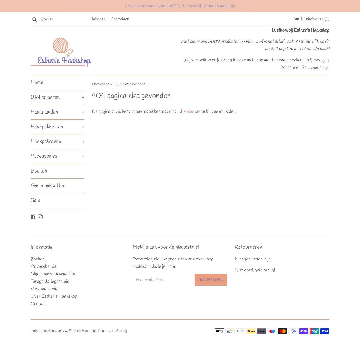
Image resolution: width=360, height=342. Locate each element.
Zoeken (38, 259)
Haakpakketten (57, 126)
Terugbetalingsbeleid (50, 281)
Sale (35, 200)
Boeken (39, 171)
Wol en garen (57, 97)
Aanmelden (120, 19)
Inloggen (99, 19)
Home (37, 82)
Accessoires (57, 156)
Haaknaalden (57, 112)
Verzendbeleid (44, 289)
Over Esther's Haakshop (54, 296)
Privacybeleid (43, 266)
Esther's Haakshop (82, 331)
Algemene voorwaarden (53, 274)
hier (190, 111)
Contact (38, 304)
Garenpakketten (48, 185)
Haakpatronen (57, 141)
